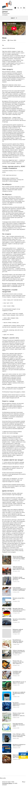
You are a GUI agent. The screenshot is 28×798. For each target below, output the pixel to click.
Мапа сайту (3, 778)
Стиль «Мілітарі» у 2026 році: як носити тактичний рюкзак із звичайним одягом (19, 735)
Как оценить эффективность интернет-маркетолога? (19, 704)
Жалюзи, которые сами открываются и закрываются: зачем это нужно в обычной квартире (19, 714)
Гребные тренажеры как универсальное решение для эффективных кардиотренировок (19, 652)
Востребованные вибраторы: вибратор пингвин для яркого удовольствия (18, 641)
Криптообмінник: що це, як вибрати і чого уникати (19, 682)
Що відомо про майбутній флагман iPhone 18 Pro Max (19, 693)
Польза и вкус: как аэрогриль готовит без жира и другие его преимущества (18, 662)
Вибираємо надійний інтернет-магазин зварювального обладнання (18, 631)
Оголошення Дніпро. (7, 783)
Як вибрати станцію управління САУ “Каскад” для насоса (19, 578)
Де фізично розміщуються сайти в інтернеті (19, 745)
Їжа (5, 40)
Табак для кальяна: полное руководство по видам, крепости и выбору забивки (19, 568)
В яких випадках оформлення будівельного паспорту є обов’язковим (19, 589)
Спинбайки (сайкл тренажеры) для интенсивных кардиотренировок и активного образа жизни (18, 674)
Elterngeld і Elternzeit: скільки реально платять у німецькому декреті (19, 610)
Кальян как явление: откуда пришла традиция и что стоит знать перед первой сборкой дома (19, 558)
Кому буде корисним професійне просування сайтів (19, 725)
